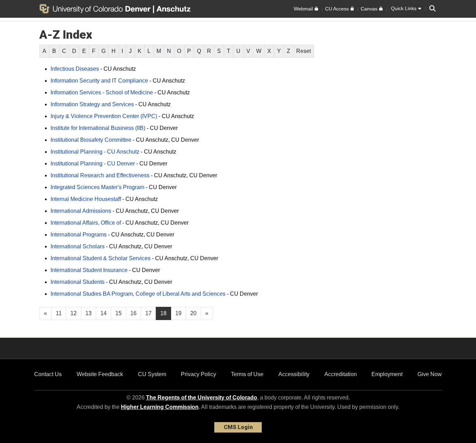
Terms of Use (247, 374)
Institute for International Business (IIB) (98, 128)
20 (193, 313)
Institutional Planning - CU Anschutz (95, 152)
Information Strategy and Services (92, 104)
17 (148, 313)
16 (133, 313)
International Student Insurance (89, 270)
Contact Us (48, 374)
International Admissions (81, 211)
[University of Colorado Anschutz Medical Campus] (174, 9)
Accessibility (293, 374)
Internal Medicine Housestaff (86, 199)
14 (103, 313)
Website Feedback (100, 374)
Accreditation (340, 374)
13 (88, 313)
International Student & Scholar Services (101, 258)
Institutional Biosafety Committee (91, 140)
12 (73, 313)
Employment (386, 374)
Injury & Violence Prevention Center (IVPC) (104, 116)
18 (163, 313)
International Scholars (78, 246)
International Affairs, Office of (86, 223)
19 (178, 313)
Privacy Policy (198, 374)
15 (118, 313)
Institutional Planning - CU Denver (93, 163)
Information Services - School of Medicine (102, 92)
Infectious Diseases (75, 69)
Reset (303, 51)
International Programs (79, 235)
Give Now (429, 374)
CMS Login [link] (238, 427)
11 (59, 313)
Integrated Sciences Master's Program (97, 187)
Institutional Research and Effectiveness (100, 175)
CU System (152, 374)
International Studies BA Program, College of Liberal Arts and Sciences (138, 294)
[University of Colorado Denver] (96, 9)
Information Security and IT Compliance (99, 81)
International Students (78, 282)
